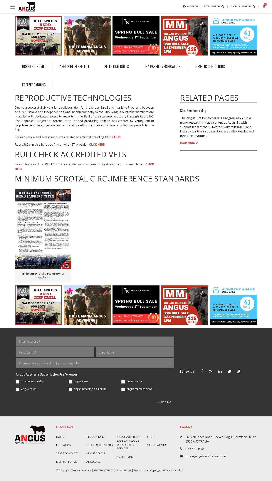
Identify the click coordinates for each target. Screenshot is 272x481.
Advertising (125, 456)
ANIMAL (241, 6)
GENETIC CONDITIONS (210, 66)
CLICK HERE (113, 137)
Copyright (155, 470)
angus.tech (94, 461)
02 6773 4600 (195, 449)
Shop (150, 436)
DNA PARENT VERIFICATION (162, 66)
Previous (11, 36)
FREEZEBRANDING (34, 85)
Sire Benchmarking (193, 110)
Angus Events (82, 381)
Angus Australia (83, 470)
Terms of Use (141, 470)
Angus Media (134, 381)
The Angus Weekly (32, 381)
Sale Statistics (157, 445)
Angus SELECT (95, 453)
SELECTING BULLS (116, 66)
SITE (212, 6)
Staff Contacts (67, 453)
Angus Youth (28, 389)
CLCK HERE (97, 144)
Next (261, 36)
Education (63, 445)
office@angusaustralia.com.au (206, 456)
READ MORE (187, 142)
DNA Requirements (99, 445)
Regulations (95, 436)
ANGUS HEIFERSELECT (74, 66)
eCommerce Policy (173, 470)
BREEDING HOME (33, 66)
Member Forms (66, 461)
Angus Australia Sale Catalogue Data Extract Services (128, 442)
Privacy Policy (124, 470)
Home (60, 436)
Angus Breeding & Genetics (90, 389)
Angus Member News (139, 389)
